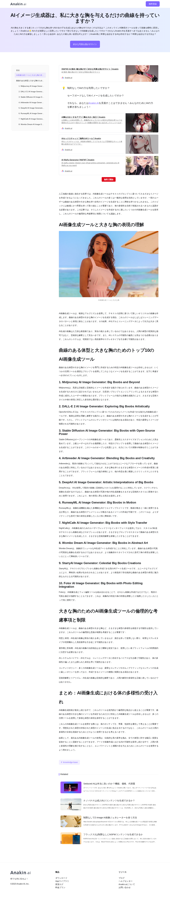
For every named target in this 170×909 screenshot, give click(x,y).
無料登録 (153, 4)
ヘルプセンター (126, 881)
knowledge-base (70, 762)
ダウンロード (61, 878)
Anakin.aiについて (127, 884)
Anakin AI (94, 103)
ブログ (122, 878)
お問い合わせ (125, 887)
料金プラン (60, 887)
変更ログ (59, 884)
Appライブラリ (62, 881)
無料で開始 (108, 179)
